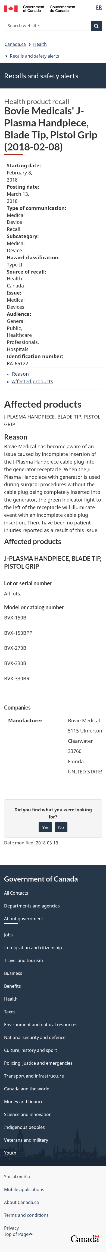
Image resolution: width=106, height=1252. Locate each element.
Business (13, 973)
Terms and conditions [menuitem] (26, 1215)
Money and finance (23, 1102)
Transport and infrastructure (34, 1076)
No (61, 827)
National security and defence (35, 1037)
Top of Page (16, 1234)
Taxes (9, 1012)
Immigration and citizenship (33, 948)
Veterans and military (26, 1140)
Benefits (12, 986)
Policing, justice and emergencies (38, 1063)
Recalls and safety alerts (34, 56)
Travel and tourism (23, 960)
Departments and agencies (32, 906)
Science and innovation (28, 1114)
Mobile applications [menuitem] (24, 1189)
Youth (10, 1153)
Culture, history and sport (30, 1050)
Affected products (32, 381)
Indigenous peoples (24, 1127)
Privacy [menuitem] (11, 1228)
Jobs (8, 935)
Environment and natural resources (40, 1025)
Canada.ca (15, 44)
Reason (20, 373)
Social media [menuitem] (17, 1177)
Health (40, 44)
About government (23, 919)
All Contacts (16, 893)
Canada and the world (26, 1089)
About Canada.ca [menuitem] (21, 1202)
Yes (45, 827)
